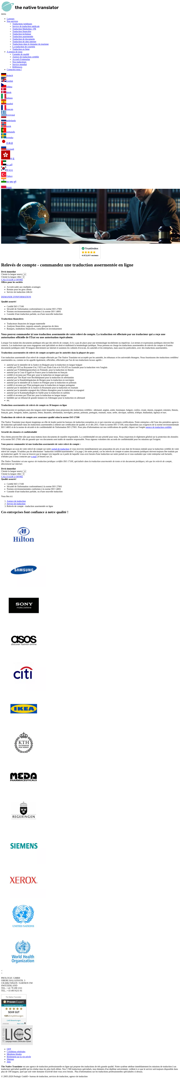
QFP (9, 1049)
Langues (10, 18)
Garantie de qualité (20, 54)
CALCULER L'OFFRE (12, 279)
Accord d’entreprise (21, 59)
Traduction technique (21, 34)
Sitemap (10, 1059)
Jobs (9, 1062)
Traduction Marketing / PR (24, 29)
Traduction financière (21, 31)
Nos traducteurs (19, 62)
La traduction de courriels (23, 46)
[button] (90, 251)
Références (17, 67)
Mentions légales (14, 1054)
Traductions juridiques (22, 24)
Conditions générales (16, 1051)
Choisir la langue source (11, 274)
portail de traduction (60, 449)
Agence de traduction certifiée (25, 57)
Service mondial (19, 64)
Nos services (12, 21)
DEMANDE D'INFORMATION (16, 297)
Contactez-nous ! (14, 69)
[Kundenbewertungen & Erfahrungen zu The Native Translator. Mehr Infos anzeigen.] (13, 1024)
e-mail (34, 456)
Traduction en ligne (21, 49)
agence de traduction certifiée (159, 427)
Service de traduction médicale (26, 26)
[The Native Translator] (30, 11)
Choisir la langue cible (11, 277)
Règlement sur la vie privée (19, 1056)
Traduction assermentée (22, 36)
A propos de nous (14, 52)
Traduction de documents (23, 39)
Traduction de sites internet (24, 41)
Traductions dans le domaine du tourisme (30, 44)
